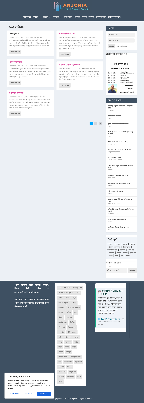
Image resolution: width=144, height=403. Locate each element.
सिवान (60, 382)
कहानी (109, 204)
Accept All (43, 394)
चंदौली (69, 312)
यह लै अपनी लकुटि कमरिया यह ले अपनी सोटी (120, 167)
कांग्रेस (67, 298)
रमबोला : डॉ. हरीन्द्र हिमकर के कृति (118, 142)
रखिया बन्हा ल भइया (114, 116)
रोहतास (69, 367)
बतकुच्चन (68, 342)
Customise (14, 394)
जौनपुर (60, 317)
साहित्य (45, 17)
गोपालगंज (61, 308)
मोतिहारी (61, 367)
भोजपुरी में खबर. (76, 357)
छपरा (75, 312)
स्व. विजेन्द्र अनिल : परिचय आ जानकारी (120, 150)
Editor (18, 37)
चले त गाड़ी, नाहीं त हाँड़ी (115, 191)
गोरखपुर (60, 312)
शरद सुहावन (14, 34)
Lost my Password (122, 46)
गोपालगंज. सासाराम (74, 308)
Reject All (29, 394)
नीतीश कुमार (72, 327)
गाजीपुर (74, 303)
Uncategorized (112, 160)
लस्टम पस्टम (62, 372)
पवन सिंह (61, 332)
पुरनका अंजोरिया (88, 17)
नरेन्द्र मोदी (61, 327)
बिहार (60, 347)
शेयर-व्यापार (68, 17)
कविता (31, 66)
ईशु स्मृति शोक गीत (16, 93)
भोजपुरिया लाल (112, 152)
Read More (15, 52)
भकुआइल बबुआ (15, 62)
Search (108, 267)
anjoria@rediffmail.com (26, 292)
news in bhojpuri (65, 293)
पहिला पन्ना (27, 17)
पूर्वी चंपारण (67, 337)
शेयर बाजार (70, 377)
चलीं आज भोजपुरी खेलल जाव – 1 (118, 227)
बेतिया (67, 347)
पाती (59, 337)
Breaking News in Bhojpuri (70, 288)
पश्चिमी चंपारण (71, 332)
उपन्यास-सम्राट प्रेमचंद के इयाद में (118, 176)
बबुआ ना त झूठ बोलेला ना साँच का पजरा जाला (120, 200)
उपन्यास (111, 253)
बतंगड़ (60, 342)
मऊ (59, 362)
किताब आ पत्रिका (115, 247)
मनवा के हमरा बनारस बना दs (117, 219)
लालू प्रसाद (72, 372)
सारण (79, 377)
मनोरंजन (110, 222)
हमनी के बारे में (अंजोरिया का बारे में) (108, 17)
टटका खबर (69, 317)
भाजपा (60, 352)
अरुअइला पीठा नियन (114, 158)
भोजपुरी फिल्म (62, 357)
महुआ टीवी (78, 362)
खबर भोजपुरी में (63, 303)
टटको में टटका (62, 322)
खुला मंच (133, 253)
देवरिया (72, 322)
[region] (29, 386)
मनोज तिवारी (68, 362)
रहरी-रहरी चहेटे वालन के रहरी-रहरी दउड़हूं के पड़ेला (120, 133)
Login (111, 46)
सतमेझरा (56, 17)
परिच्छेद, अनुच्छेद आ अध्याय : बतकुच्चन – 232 (121, 107)
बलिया (76, 342)
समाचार (77, 17)
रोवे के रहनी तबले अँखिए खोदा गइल (119, 184)
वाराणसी (61, 377)
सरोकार (35, 17)
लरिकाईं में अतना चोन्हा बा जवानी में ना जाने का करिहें (121, 210)
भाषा (109, 110)
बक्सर (76, 337)
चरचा (109, 214)
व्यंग (122, 256)
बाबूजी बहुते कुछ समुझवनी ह (69, 65)
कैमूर (74, 298)
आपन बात (131, 250)
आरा (78, 293)
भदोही (74, 347)
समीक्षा (128, 256)
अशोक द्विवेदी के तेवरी (67, 34)
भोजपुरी (68, 352)
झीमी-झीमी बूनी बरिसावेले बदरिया (118, 124)
